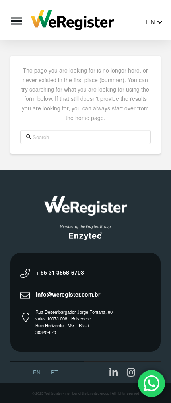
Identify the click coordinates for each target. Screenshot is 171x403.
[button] (15, 19)
